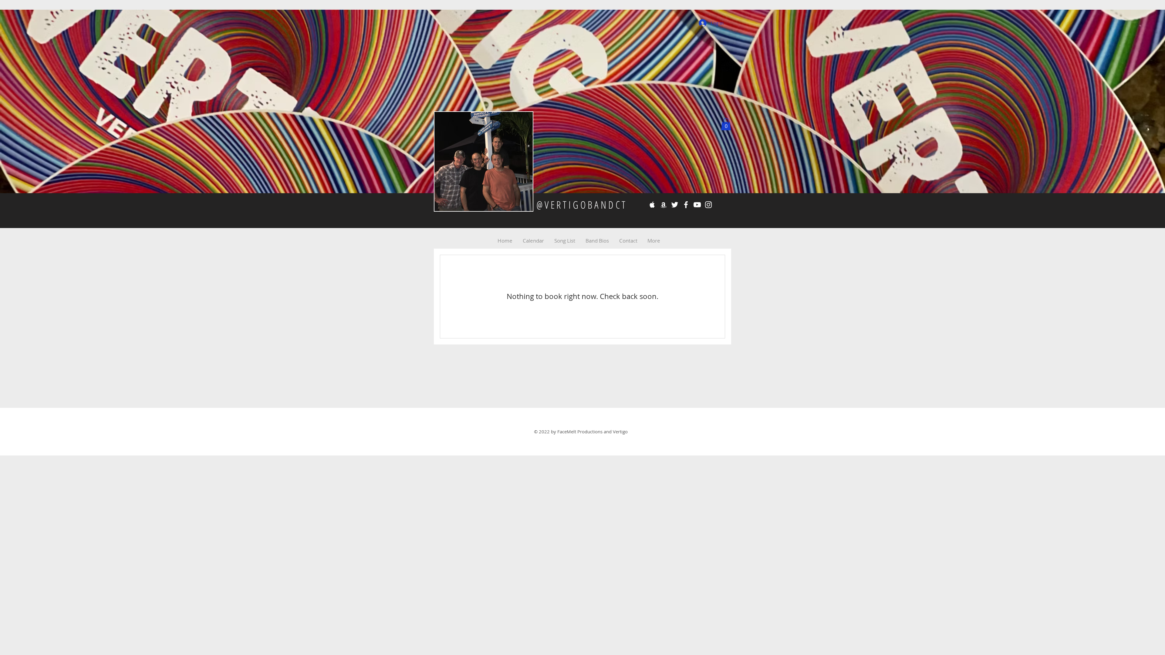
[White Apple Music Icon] (652, 204)
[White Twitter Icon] (674, 204)
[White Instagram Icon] (708, 204)
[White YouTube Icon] (697, 204)
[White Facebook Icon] (686, 204)
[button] (726, 124)
